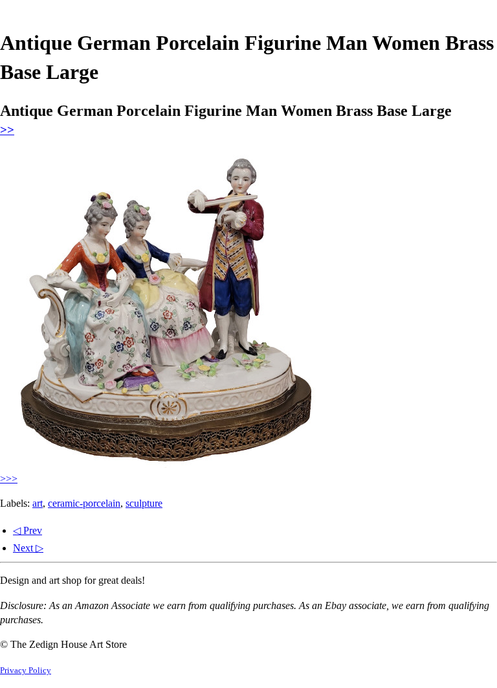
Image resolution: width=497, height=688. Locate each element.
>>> (8, 478)
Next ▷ (28, 547)
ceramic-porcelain (84, 503)
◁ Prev (27, 530)
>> (7, 130)
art (37, 503)
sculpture (144, 503)
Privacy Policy (25, 670)
